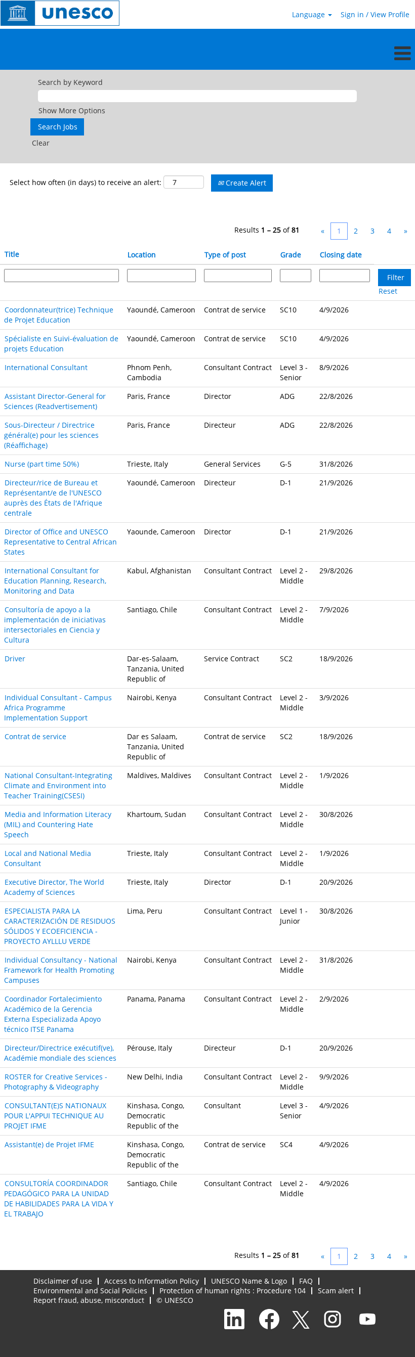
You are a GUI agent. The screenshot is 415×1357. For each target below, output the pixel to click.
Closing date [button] (341, 254)
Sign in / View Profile (375, 14)
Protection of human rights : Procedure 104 (232, 1290)
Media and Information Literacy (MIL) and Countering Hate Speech (57, 824)
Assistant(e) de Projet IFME (49, 1144)
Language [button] (309, 14)
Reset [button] (388, 291)
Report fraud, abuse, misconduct (88, 1300)
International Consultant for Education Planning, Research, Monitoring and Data (55, 581)
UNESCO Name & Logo (249, 1281)
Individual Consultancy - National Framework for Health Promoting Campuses (60, 970)
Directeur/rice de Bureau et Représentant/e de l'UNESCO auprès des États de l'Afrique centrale (53, 498)
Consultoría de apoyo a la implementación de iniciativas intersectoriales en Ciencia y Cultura (55, 625)
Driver (15, 658)
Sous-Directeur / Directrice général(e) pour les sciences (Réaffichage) (51, 435)
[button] (207, 53)
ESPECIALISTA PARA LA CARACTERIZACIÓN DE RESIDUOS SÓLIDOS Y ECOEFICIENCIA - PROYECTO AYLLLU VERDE (59, 926)
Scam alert (336, 1290)
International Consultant (46, 367)
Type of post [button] (225, 254)
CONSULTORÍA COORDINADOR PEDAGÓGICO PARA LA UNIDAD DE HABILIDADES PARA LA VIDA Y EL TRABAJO (58, 1198)
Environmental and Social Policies (90, 1290)
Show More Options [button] (71, 110)
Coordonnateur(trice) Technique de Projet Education (58, 315)
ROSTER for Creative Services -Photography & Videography (55, 1082)
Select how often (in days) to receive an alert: (85, 182)
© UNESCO (174, 1300)
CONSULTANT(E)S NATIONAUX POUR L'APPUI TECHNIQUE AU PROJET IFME (55, 1115)
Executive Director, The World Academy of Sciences (54, 887)
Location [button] (142, 254)
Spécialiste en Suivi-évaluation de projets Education (61, 343)
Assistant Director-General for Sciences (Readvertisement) (55, 401)
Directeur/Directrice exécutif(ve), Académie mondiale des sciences (60, 1053)
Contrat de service (35, 736)
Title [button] (12, 254)
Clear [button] (41, 143)
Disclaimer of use (62, 1281)
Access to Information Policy (151, 1281)
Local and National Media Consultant (47, 858)
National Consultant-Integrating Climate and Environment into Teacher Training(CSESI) (58, 785)
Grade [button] (290, 254)
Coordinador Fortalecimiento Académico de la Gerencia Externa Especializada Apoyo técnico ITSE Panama (53, 1014)
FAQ (306, 1281)
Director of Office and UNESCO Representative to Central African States (60, 542)
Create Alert (245, 183)
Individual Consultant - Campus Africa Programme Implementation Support (58, 707)
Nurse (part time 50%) (42, 464)
